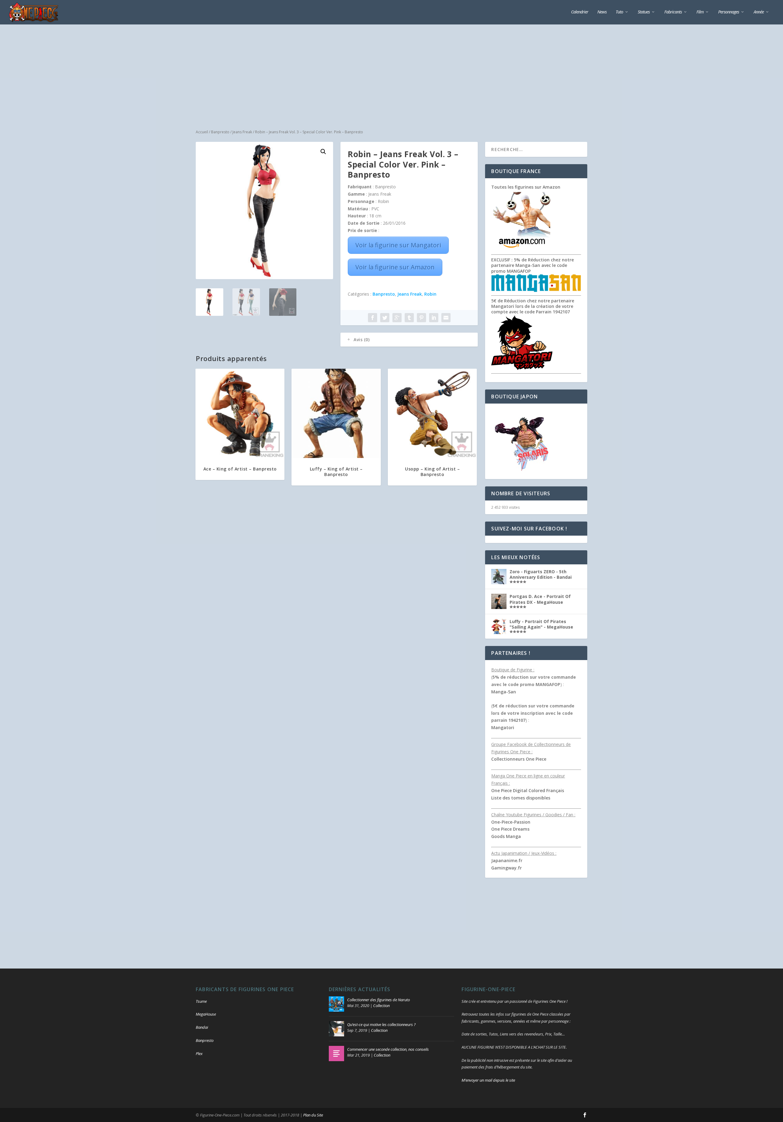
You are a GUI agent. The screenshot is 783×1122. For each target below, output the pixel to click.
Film (699, 12)
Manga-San (503, 692)
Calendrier (579, 12)
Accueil (202, 132)
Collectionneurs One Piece (518, 759)
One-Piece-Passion (510, 822)
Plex (199, 1053)
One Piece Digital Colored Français (527, 790)
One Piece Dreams (510, 829)
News (602, 12)
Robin (430, 294)
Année (759, 12)
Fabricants (673, 12)
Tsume (201, 1001)
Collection (381, 1005)
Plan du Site (313, 1115)
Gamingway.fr (506, 868)
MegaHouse (206, 1014)
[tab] (409, 340)
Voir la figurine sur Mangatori (398, 245)
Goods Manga (506, 836)
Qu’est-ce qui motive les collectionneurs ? (381, 1024)
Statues (644, 12)
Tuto (619, 12)
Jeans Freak (242, 132)
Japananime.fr (506, 860)
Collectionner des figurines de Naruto (378, 999)
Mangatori (502, 727)
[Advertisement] (391, 70)
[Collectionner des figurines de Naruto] (336, 1004)
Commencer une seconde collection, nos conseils (388, 1049)
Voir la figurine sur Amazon (395, 267)
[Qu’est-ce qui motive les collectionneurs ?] (336, 1028)
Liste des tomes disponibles (520, 798)
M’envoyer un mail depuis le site (488, 1080)
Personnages (728, 12)
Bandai (202, 1027)
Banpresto (220, 132)
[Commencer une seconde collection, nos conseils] (336, 1053)
